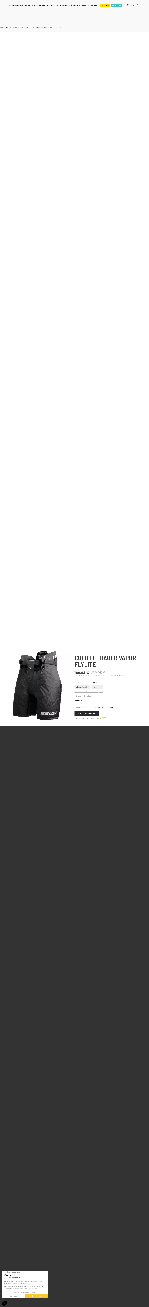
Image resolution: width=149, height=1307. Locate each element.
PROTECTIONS (26, 27)
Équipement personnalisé (79, 5)
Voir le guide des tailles (82, 696)
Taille (76, 682)
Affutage (65, 5)
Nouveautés (116, 5)
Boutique (13, 27)
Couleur (95, 682)
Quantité (78, 700)
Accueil (3, 27)
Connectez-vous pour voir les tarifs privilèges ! (99, 675)
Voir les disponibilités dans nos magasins (88, 692)
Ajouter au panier (86, 713)
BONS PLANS (105, 5)
